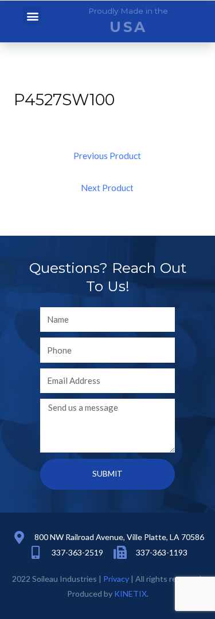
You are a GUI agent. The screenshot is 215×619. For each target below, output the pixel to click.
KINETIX (130, 593)
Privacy (116, 579)
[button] (32, 15)
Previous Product (107, 155)
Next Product (107, 187)
